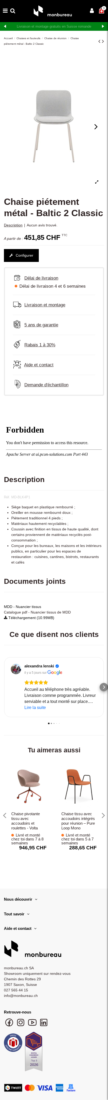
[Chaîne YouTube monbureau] (33, 1025)
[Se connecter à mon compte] (92, 11)
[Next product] (103, 41)
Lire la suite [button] (35, 707)
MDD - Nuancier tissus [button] (22, 607)
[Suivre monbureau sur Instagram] (21, 1025)
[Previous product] (100, 41)
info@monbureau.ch (21, 995)
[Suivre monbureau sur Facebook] (9, 1025)
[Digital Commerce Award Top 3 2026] (33, 1053)
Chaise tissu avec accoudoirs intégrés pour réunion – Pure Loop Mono (78, 821)
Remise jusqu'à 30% (54, 26)
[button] (4, 687)
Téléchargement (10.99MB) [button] (30, 618)
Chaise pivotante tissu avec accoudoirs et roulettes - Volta (25, 821)
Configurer (24, 255)
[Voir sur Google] (16, 669)
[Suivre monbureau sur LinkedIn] (44, 1025)
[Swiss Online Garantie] (13, 1044)
